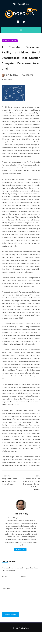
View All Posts (20, 549)
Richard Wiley (13, 75)
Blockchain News (9, 41)
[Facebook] (18, 21)
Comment (6, 589)
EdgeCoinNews (24, 628)
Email (23, 576)
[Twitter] (24, 21)
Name (4, 576)
